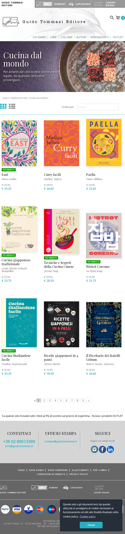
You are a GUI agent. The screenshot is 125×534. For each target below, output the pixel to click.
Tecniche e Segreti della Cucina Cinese (59, 264)
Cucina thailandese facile (16, 357)
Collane (66, 37)
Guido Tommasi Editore (15, 98)
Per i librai (100, 470)
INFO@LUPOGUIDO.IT (49, 526)
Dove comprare (58, 470)
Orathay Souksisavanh (14, 364)
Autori (81, 37)
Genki (5, 268)
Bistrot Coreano (98, 266)
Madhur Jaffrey (53, 179)
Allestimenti (80, 470)
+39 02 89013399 (19, 441)
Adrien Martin (52, 364)
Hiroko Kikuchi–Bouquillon (15, 270)
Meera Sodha (9, 179)
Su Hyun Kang (94, 271)
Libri (53, 37)
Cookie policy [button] (88, 516)
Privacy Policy (78, 474)
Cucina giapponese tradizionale (16, 262)
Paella (90, 174)
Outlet (118, 37)
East (5, 174)
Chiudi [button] (91, 525)
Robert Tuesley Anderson (100, 364)
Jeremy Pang (51, 271)
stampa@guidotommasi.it (60, 441)
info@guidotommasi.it (19, 446)
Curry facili (52, 174)
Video (21, 470)
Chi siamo (39, 37)
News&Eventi (99, 37)
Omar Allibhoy (94, 179)
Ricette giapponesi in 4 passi (61, 357)
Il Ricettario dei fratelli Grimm (103, 357)
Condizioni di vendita (51, 474)
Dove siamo (36, 470)
